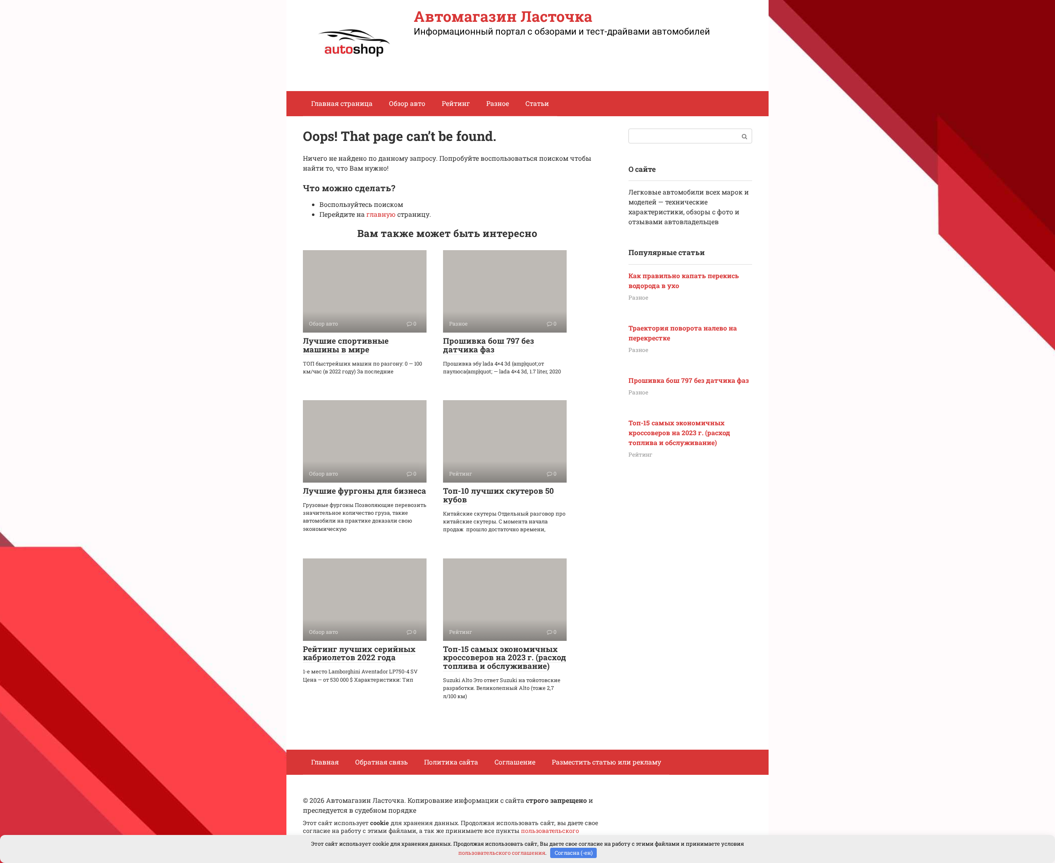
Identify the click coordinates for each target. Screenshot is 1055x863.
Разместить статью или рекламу (606, 761)
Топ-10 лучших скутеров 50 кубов (498, 494)
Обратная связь (381, 761)
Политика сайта (451, 761)
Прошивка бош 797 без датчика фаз (488, 344)
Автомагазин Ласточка (503, 16)
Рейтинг (456, 103)
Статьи (537, 103)
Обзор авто (407, 103)
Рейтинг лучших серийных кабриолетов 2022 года (359, 653)
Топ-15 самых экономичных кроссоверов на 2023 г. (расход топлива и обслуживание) (504, 657)
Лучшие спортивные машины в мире (346, 344)
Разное (497, 103)
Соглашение (515, 761)
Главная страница (342, 103)
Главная (325, 761)
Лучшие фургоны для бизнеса (364, 490)
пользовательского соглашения (501, 852)
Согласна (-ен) (574, 852)
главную (381, 214)
